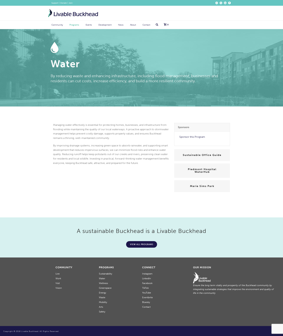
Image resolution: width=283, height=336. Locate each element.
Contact (146, 25)
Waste (102, 297)
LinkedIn (146, 278)
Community (57, 25)
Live (58, 273)
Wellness (103, 283)
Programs (74, 25)
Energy (102, 292)
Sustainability (105, 273)
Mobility (103, 302)
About (133, 25)
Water (102, 278)
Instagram (147, 273)
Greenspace (105, 288)
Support (54, 3)
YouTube (146, 292)
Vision (59, 288)
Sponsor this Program (192, 136)
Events (89, 25)
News (120, 25)
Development (105, 25)
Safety (102, 311)
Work (58, 278)
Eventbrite (147, 297)
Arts (101, 307)
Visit (58, 283)
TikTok (145, 288)
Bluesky (146, 302)
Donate (63, 3)
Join (71, 3)
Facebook (147, 283)
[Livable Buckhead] (73, 13)
